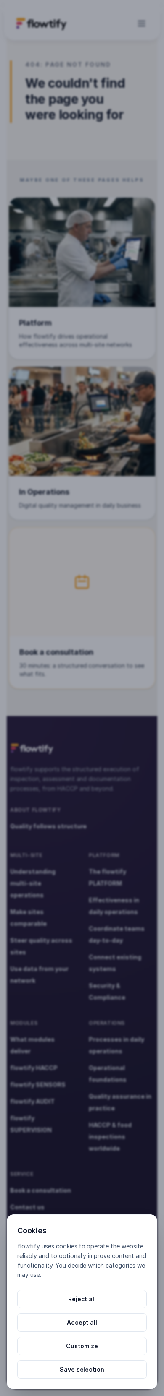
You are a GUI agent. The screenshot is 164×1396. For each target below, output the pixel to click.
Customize (82, 1345)
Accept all (82, 1322)
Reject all (82, 1298)
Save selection (82, 1369)
